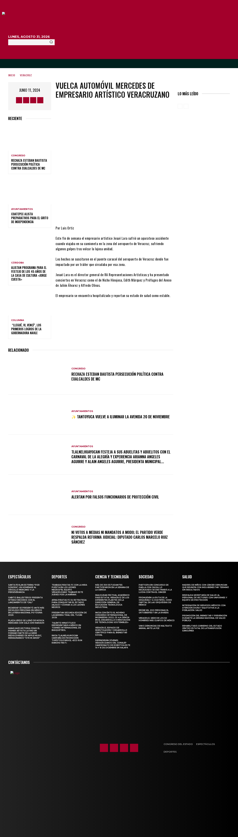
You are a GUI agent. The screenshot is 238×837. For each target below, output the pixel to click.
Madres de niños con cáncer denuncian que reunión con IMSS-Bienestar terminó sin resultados (205, 587)
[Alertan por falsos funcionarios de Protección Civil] (38, 495)
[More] (145, 214)
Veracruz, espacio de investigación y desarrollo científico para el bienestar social (111, 631)
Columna (17, 320)
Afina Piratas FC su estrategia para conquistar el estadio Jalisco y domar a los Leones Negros (69, 603)
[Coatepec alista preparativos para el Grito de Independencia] (29, 191)
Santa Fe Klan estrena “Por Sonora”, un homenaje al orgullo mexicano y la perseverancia (24, 588)
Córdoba (17, 263)
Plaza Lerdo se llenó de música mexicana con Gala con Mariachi (26, 621)
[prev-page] (180, 106)
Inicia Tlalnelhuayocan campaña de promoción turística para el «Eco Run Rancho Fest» (67, 639)
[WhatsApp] (134, 214)
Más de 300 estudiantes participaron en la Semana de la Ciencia (112, 587)
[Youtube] (40, 100)
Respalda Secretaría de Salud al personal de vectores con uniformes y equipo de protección (204, 597)
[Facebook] (19, 100)
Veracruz (26, 75)
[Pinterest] (122, 214)
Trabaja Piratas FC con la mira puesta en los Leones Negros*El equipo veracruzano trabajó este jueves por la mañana (69, 590)
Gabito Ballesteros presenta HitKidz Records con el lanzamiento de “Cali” (25, 600)
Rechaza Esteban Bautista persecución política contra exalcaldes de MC (29, 164)
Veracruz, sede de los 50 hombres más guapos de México (157, 619)
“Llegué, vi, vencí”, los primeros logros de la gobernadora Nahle (26, 329)
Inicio (11, 75)
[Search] (51, 42)
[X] (33, 100)
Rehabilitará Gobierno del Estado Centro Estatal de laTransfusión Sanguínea (202, 628)
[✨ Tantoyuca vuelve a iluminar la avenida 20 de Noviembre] (38, 414)
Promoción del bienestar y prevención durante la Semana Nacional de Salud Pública (204, 618)
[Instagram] (26, 100)
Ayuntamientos (22, 209)
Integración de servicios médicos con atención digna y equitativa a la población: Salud (204, 607)
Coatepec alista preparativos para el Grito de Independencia (29, 218)
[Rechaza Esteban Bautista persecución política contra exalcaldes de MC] (29, 138)
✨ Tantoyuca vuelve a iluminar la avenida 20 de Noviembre (120, 416)
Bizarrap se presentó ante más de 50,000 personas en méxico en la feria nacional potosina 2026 (26, 611)
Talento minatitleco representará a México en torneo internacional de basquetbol (66, 626)
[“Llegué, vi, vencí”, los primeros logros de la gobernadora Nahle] (29, 303)
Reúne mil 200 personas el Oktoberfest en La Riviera (154, 611)
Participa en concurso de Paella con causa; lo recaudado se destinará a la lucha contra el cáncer (155, 588)
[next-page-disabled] (186, 106)
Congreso (18, 155)
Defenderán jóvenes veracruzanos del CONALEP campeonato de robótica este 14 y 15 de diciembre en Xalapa (112, 644)
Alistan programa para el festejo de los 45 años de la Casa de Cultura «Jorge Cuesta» (29, 273)
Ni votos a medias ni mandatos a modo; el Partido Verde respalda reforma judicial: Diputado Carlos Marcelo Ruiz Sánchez (119, 537)
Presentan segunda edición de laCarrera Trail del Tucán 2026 (69, 615)
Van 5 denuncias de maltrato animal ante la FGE (155, 627)
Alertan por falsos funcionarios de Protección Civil (115, 497)
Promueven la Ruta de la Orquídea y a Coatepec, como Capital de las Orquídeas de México (155, 601)
